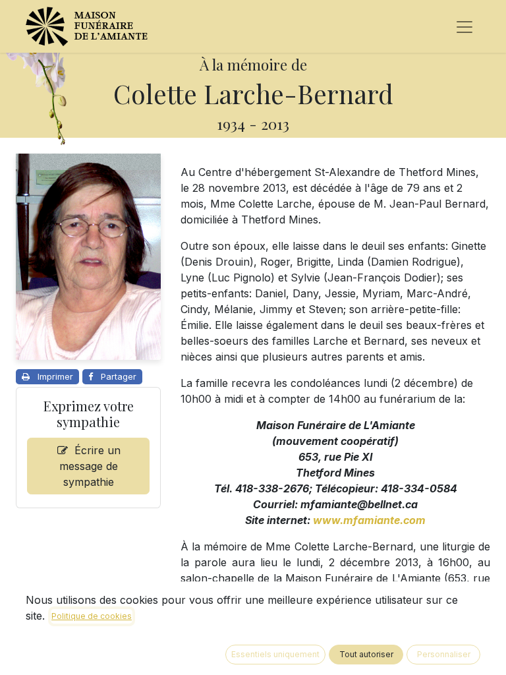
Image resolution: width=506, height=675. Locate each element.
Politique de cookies (91, 616)
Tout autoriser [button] (366, 654)
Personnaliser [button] (443, 654)
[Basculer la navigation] (464, 26)
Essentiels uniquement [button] (275, 654)
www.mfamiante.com (369, 520)
